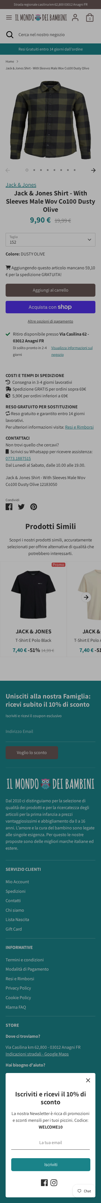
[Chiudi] (88, 1080)
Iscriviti (51, 1164)
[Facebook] (44, 1182)
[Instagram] (53, 1182)
